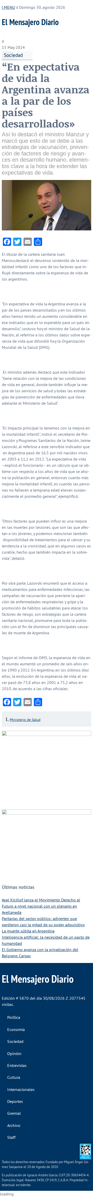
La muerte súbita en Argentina (28, 930)
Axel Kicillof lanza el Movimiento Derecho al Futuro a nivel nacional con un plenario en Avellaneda (41, 906)
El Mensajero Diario (30, 22)
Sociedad (13, 55)
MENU (9, 7)
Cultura (13, 1077)
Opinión (14, 1053)
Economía (16, 1029)
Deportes (15, 1101)
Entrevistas (17, 1065)
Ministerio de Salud (25, 719)
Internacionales (21, 1089)
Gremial (14, 1113)
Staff (11, 1137)
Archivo (13, 1125)
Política (13, 1017)
